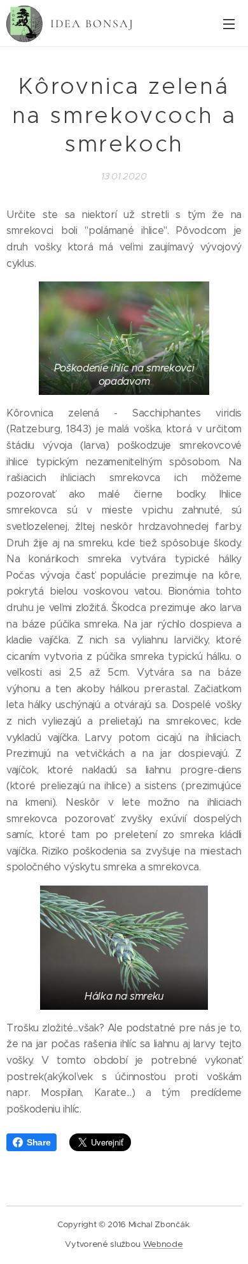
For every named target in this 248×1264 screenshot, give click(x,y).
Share (38, 1142)
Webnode (163, 1244)
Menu (229, 23)
